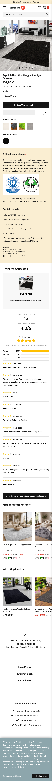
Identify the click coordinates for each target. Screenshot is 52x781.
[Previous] (5, 45)
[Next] (46, 45)
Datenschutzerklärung (12, 776)
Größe (5, 91)
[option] (26, 2)
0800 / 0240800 (26, 643)
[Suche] (46, 14)
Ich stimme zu (41, 776)
